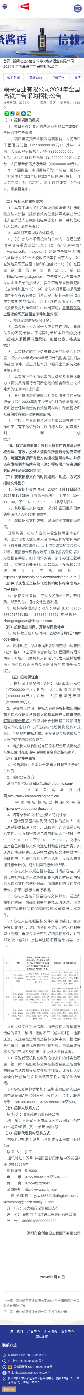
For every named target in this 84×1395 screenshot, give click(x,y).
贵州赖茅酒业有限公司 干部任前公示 (41, 1311)
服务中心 (67, 1331)
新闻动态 (20, 60)
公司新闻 (13, 77)
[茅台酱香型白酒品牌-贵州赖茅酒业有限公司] (15, 9)
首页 (7, 60)
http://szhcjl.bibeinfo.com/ (53, 783)
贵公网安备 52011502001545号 (33, 1366)
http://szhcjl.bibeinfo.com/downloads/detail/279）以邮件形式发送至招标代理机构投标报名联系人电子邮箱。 (42, 583)
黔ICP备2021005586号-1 (28, 1361)
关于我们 (16, 1331)
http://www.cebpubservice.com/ (27, 808)
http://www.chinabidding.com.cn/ (33, 795)
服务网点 (9, 1389)
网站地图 (42, 1336)
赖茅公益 (36, 77)
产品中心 (33, 1331)
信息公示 (36, 60)
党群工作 (58, 77)
